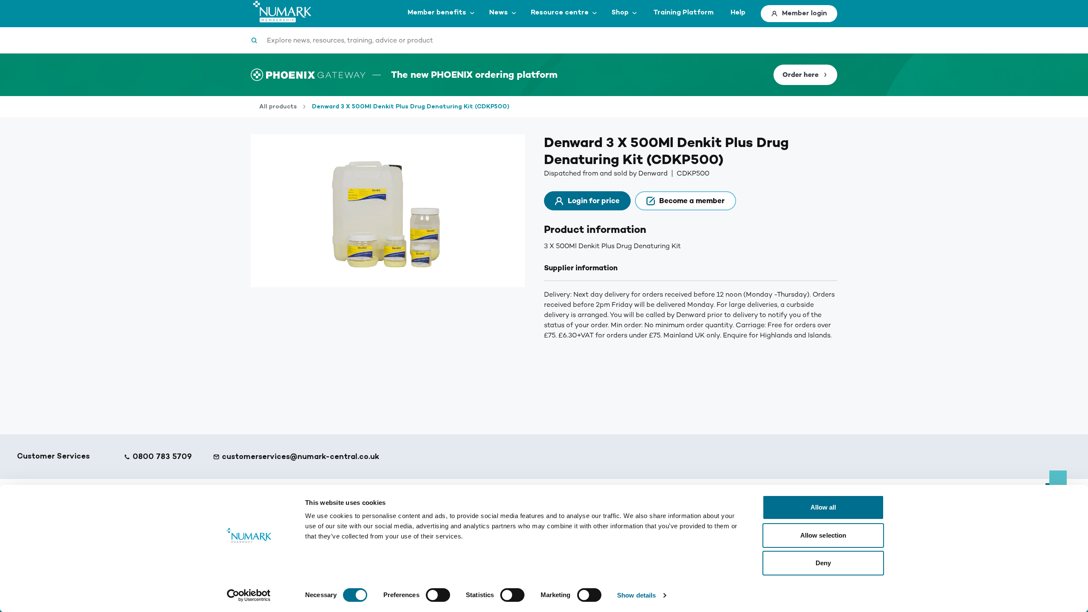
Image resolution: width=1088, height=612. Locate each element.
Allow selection (823, 535)
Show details (636, 595)
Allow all (823, 507)
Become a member (692, 200)
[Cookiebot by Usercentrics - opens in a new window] (249, 595)
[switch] (438, 595)
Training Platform (683, 12)
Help (738, 12)
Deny (823, 563)
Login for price (594, 200)
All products (278, 106)
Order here (800, 75)
